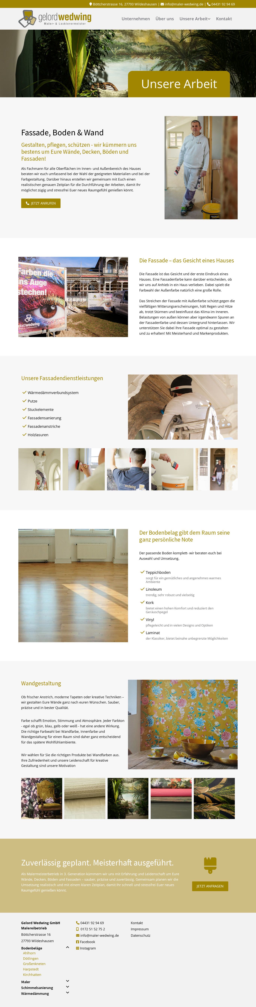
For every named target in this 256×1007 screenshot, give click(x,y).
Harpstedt (31, 969)
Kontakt (224, 19)
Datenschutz (140, 935)
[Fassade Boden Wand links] (209, 20)
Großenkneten (34, 963)
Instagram (88, 948)
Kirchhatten (32, 974)
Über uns (165, 19)
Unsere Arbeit (194, 19)
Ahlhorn (29, 953)
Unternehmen (136, 19)
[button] (41, 203)
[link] (195, 20)
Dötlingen (30, 958)
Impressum (140, 929)
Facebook (87, 942)
